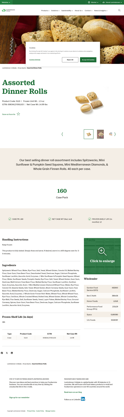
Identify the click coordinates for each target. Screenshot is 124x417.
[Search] (119, 10)
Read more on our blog (73, 392)
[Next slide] (115, 134)
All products (22, 68)
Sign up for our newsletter (19, 397)
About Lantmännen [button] (113, 2)
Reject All (70, 60)
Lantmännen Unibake (9, 68)
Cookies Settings (34, 59)
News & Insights (100, 10)
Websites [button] (5, 2)
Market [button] (94, 2)
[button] (88, 134)
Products (44, 10)
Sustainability (66, 10)
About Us (78, 10)
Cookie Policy (40, 411)
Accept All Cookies (88, 60)
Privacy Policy (31, 411)
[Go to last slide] (62, 134)
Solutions (54, 10)
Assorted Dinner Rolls (34, 68)
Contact (88, 10)
